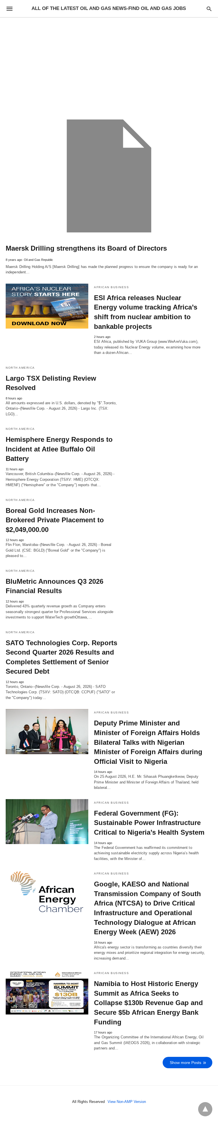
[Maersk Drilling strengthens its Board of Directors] (109, 175)
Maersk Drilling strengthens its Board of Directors (86, 248)
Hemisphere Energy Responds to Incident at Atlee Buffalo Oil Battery (59, 449)
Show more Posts (185, 1062)
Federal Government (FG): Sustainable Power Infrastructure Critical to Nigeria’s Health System (149, 822)
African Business (111, 287)
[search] (209, 8)
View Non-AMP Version (127, 1102)
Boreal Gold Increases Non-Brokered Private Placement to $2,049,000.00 (55, 520)
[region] (109, 66)
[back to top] (205, 1109)
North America (20, 367)
